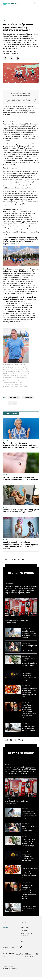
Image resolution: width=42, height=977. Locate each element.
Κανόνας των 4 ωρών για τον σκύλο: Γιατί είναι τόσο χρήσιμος (29, 728)
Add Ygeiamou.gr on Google (19, 100)
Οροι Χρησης (37, 954)
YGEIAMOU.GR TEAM (9, 51)
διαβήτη (19, 146)
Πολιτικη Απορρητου (19, 954)
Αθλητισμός (14, 397)
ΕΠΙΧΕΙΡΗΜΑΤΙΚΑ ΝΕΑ (26, 933)
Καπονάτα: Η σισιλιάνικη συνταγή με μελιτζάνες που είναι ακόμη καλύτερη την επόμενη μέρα (29, 692)
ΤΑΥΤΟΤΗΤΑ (11, 953)
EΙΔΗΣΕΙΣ (23, 922)
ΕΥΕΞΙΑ (4, 925)
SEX (22, 941)
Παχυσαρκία (28, 397)
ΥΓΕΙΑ (4, 922)
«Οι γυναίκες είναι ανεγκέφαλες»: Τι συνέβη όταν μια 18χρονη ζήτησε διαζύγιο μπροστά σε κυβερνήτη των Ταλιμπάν (29, 711)
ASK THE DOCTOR (26, 927)
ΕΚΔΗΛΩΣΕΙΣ (24, 930)
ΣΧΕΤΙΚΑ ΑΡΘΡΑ (11, 414)
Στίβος (12, 403)
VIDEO (23, 925)
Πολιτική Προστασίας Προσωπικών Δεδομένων (29, 956)
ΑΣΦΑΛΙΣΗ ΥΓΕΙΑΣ (7, 927)
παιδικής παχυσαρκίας (29, 126)
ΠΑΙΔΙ (5, 20)
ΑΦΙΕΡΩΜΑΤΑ (24, 936)
